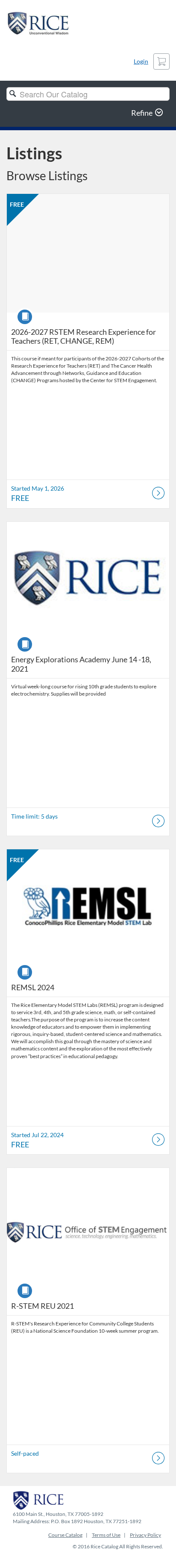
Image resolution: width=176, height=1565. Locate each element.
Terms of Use (106, 1535)
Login (141, 61)
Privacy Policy (145, 1535)
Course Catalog (65, 1535)
